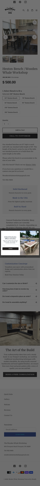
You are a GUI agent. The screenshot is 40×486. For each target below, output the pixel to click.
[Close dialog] (38, 232)
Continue (10, 248)
